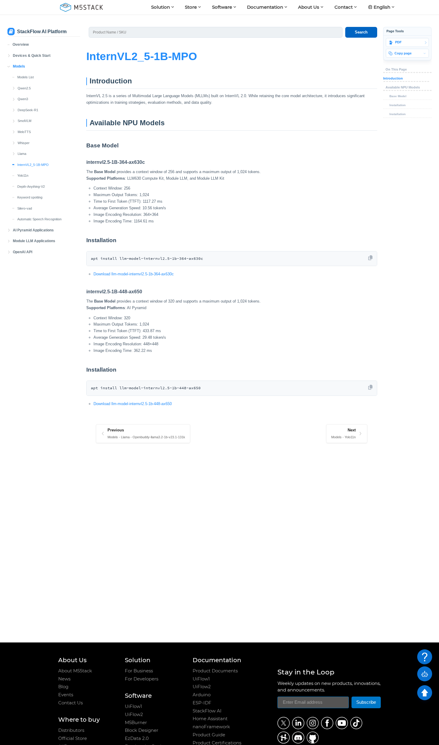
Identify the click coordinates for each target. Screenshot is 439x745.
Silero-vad (24, 208)
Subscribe (366, 702)
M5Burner (136, 722)
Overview (21, 44)
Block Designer (141, 730)
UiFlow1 (133, 706)
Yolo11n (22, 175)
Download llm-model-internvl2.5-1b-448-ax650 (132, 403)
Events (65, 694)
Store (191, 7)
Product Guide (209, 735)
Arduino (202, 694)
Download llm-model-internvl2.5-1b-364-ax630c (133, 274)
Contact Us (70, 703)
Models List (25, 77)
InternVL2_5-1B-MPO (33, 165)
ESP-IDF (202, 703)
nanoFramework (211, 726)
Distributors (71, 730)
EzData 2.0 (137, 738)
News (64, 679)
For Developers (141, 679)
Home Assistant (210, 718)
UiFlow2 (134, 714)
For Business (139, 671)
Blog (63, 686)
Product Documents (215, 671)
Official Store (72, 738)
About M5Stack (75, 671)
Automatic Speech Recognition (39, 219)
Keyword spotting (29, 197)
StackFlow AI (207, 711)
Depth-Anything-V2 (31, 186)
